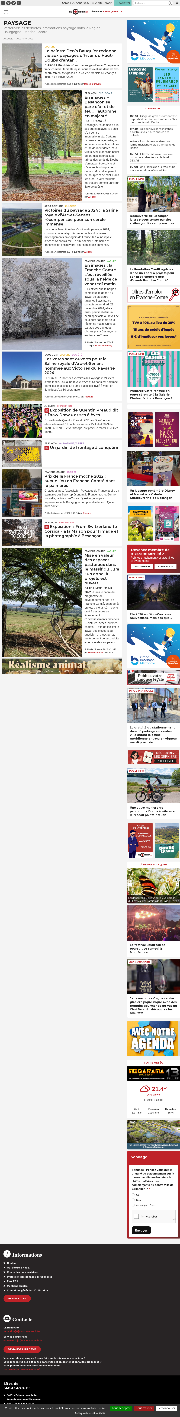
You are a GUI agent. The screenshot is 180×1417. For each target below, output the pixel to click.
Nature (111, 261)
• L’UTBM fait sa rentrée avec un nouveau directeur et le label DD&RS (152, 157)
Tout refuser (144, 1408)
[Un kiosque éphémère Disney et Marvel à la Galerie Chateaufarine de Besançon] (153, 468)
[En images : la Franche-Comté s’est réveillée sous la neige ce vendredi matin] (42, 273)
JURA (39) (50, 406)
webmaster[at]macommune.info (22, 1369)
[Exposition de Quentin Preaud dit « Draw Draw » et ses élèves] (22, 416)
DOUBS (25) (51, 354)
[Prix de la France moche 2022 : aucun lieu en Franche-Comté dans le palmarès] (22, 482)
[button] (170, 3)
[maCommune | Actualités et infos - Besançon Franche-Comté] (78, 11)
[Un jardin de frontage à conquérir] (22, 453)
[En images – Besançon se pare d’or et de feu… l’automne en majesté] (42, 106)
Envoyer (141, 1230)
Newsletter (17, 1298)
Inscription (142, 566)
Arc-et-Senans (53, 206)
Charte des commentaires (22, 1272)
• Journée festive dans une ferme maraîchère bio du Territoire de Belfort (152, 144)
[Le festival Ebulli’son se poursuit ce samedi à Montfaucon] (153, 923)
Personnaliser (166, 1408)
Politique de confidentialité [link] (90, 1413)
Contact (12, 1263)
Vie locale (105, 93)
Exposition (64, 406)
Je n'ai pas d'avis (145, 1205)
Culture (49, 46)
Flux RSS (12, 1281)
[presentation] (130, 884)
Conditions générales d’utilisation (27, 1290)
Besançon (91, 93)
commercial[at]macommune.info (23, 1340)
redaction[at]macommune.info (22, 1331)
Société (77, 354)
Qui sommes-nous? (19, 1267)
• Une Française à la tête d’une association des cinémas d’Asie (152, 168)
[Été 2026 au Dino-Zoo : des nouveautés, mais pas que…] (153, 592)
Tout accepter (121, 1408)
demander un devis (22, 1349)
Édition (96, 11)
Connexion (165, 566)
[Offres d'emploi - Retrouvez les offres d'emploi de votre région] (153, 301)
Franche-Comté (95, 261)
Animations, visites (71, 443)
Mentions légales (17, 1285)
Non (138, 1200)
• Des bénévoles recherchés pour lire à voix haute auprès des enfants (151, 132)
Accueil (8, 38)
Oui (138, 1194)
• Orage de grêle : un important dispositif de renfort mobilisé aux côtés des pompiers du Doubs (153, 119)
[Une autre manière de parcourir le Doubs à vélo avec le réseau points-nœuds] (153, 785)
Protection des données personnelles (29, 1276)
